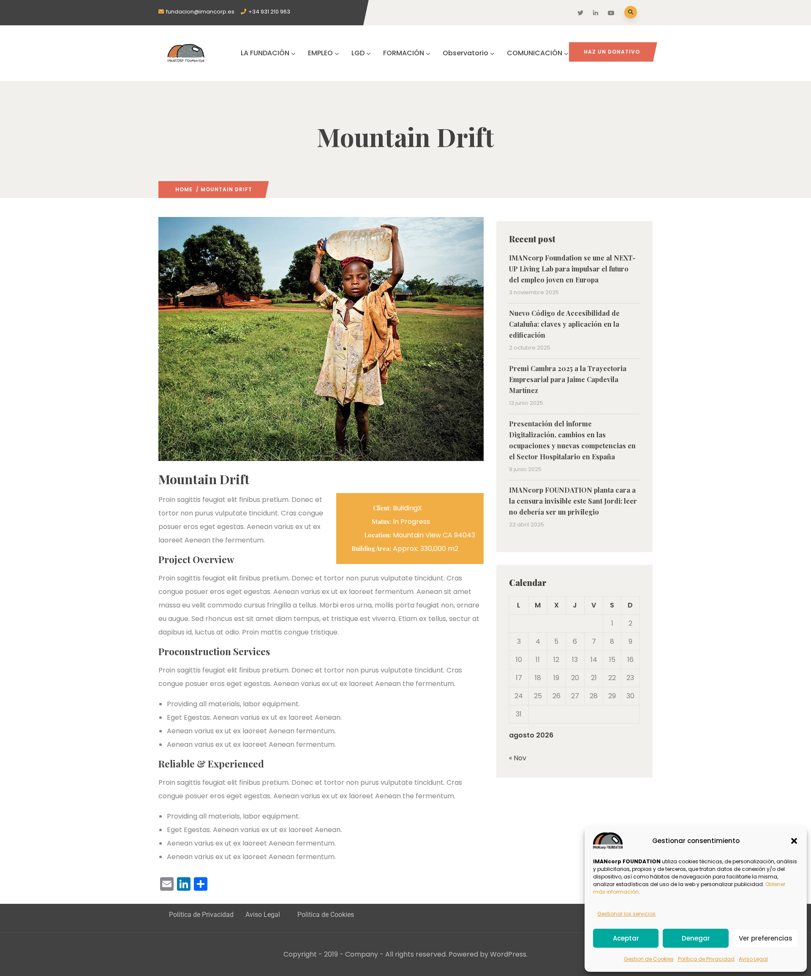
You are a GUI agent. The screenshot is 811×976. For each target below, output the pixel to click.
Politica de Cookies (325, 915)
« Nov (517, 758)
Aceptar (626, 938)
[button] (794, 841)
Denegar (696, 938)
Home (184, 189)
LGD (358, 53)
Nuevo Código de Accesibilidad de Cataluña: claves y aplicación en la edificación (564, 324)
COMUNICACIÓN (534, 53)
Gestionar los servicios (626, 913)
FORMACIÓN (403, 53)
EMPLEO (320, 53)
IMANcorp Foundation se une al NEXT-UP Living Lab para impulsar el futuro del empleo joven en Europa (572, 268)
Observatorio (465, 53)
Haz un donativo (612, 51)
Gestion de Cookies (649, 958)
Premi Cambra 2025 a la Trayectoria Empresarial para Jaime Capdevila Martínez (567, 379)
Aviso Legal (753, 958)
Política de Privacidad (706, 958)
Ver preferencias (765, 938)
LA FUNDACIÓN (265, 53)
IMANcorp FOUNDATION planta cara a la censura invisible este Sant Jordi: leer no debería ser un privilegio (573, 500)
